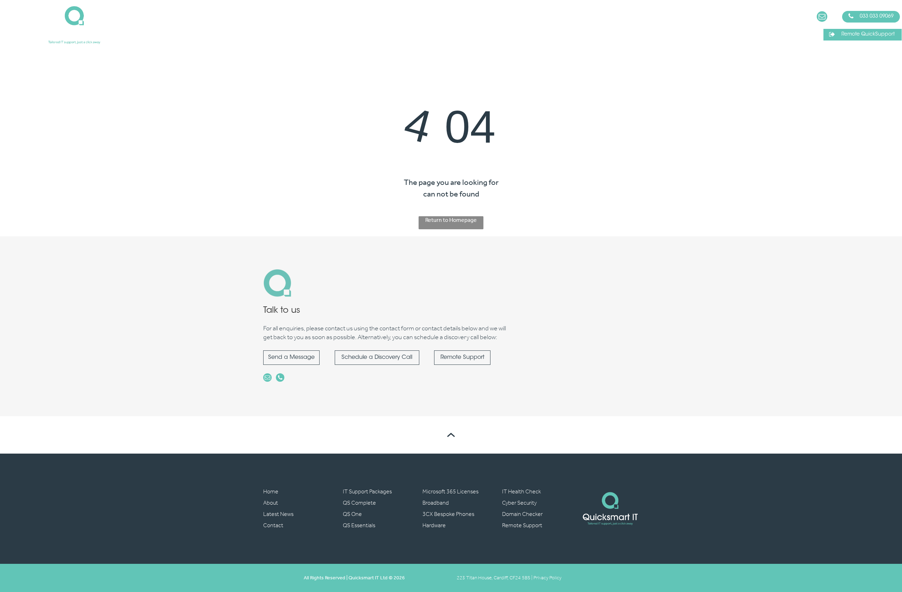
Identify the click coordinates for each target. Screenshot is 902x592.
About (270, 503)
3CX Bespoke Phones (448, 514)
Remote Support (522, 525)
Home (270, 491)
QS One (352, 514)
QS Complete (359, 503)
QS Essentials (359, 525)
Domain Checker (522, 514)
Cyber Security (519, 503)
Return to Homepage (451, 221)
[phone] (280, 378)
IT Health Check (521, 491)
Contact (273, 525)
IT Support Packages (367, 491)
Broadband (435, 503)
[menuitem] (319, 25)
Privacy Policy (547, 578)
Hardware (434, 525)
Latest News (278, 514)
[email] (822, 17)
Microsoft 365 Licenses (450, 491)
